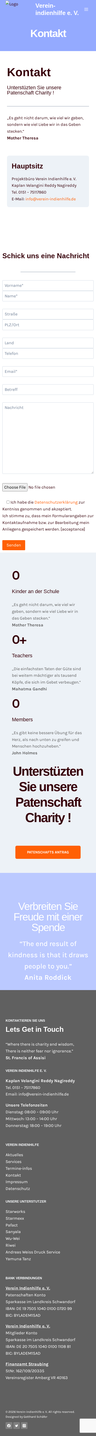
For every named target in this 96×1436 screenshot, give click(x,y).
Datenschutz (18, 1188)
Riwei (11, 1245)
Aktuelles (14, 1154)
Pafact (12, 1225)
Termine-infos (19, 1168)
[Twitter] (16, 1425)
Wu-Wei (13, 1238)
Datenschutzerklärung (56, 502)
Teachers (22, 655)
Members (22, 719)
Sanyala (13, 1231)
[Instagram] (24, 1425)
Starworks (15, 1211)
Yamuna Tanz (18, 1258)
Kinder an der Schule (35, 591)
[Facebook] (9, 1425)
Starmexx (15, 1218)
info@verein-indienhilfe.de (50, 199)
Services (13, 1161)
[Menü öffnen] (86, 9)
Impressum (17, 1181)
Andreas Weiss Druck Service (33, 1252)
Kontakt (13, 1175)
